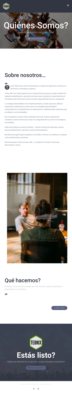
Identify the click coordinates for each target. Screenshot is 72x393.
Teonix (36, 384)
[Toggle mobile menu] (68, 5)
